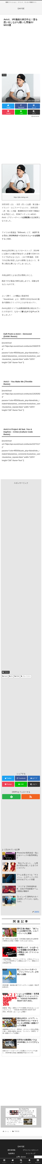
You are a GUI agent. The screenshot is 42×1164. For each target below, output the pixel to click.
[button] (38, 571)
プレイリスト (27, 676)
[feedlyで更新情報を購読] (11, 796)
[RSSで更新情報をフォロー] (30, 796)
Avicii (5, 676)
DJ (12, 676)
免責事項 (11, 1153)
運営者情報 (11, 1150)
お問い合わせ (21, 1157)
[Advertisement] (21, 50)
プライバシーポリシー (30, 1150)
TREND (6, 672)
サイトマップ (30, 1153)
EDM (17, 676)
